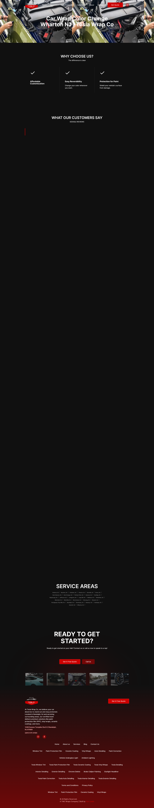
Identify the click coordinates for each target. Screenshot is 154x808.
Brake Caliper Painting (92, 772)
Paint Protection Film (69, 792)
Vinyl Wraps (101, 792)
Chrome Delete (74, 772)
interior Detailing (42, 772)
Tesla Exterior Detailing (107, 778)
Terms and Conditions (69, 785)
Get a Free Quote (70, 662)
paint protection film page (91, 400)
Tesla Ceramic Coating (82, 765)
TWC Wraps (65, 801)
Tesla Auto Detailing (66, 778)
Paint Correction (115, 751)
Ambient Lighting (88, 758)
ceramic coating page (104, 351)
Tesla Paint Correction (46, 778)
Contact (101, 5)
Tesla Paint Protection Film (59, 765)
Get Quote (115, 5)
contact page (58, 186)
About (91, 5)
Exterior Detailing (58, 772)
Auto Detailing (99, 751)
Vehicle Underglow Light (68, 758)
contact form (101, 241)
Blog (85, 744)
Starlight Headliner (111, 772)
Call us (88, 662)
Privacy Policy (87, 785)
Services (76, 744)
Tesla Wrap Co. (51, 178)
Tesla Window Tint (38, 765)
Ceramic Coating (87, 792)
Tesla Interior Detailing (86, 778)
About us (66, 744)
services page (81, 211)
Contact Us (95, 744)
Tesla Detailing (117, 765)
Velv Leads (90, 801)
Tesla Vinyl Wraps (101, 765)
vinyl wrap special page (75, 303)
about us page (85, 328)
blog (77, 376)
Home (44, 5)
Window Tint (53, 792)
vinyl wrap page (103, 276)
